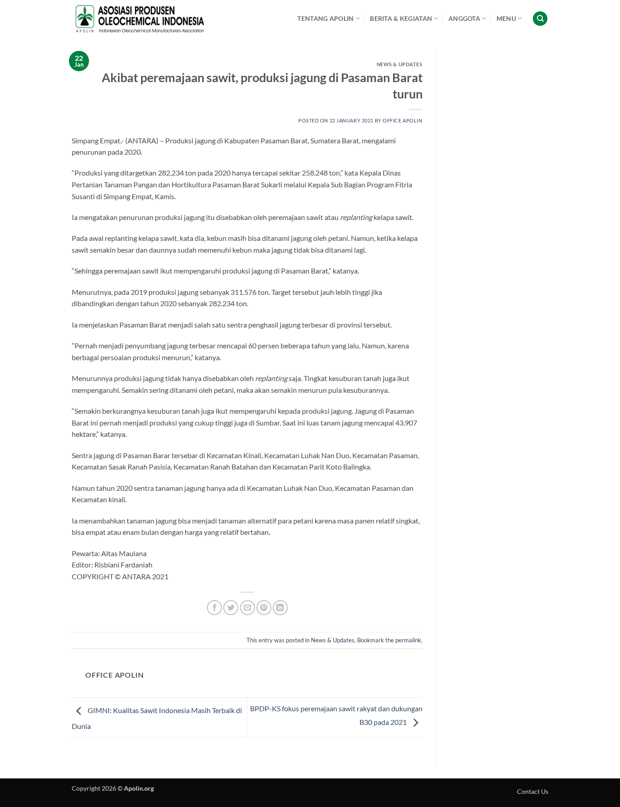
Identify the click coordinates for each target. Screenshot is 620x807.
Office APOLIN (402, 120)
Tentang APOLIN (325, 18)
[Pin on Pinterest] (263, 607)
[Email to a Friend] (247, 607)
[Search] (540, 18)
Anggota (464, 18)
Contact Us (532, 791)
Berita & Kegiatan (401, 18)
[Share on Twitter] (230, 607)
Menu (506, 18)
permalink (408, 640)
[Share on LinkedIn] (280, 607)
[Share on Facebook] (214, 607)
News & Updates (400, 64)
